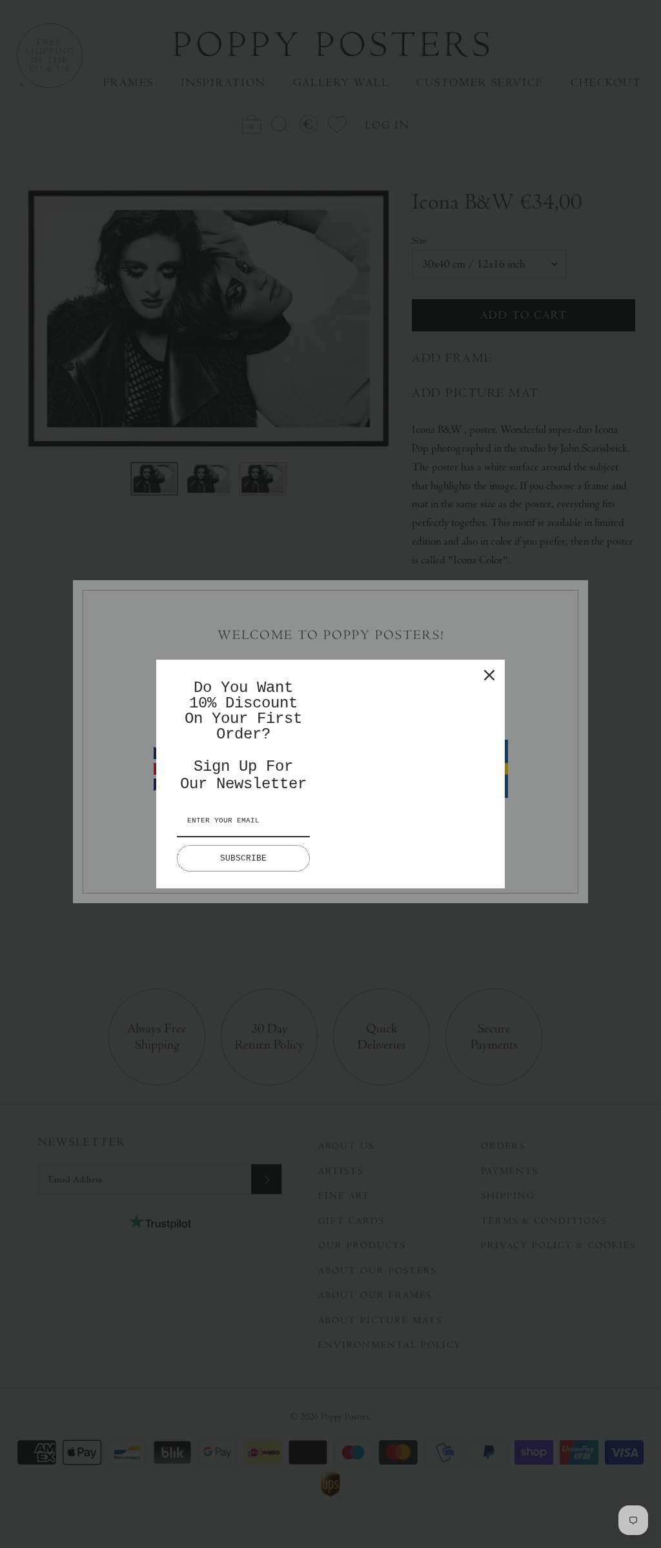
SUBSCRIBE (243, 858)
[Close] (489, 675)
